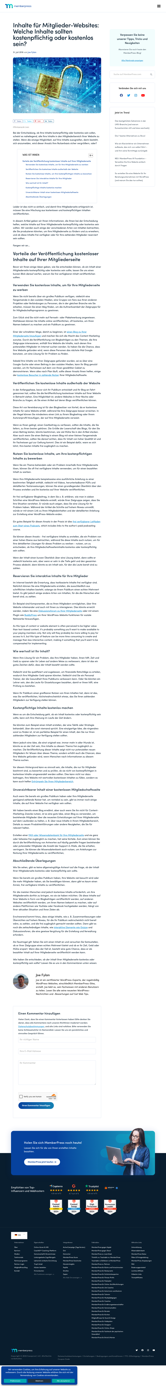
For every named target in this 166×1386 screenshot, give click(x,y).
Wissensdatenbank (138, 1251)
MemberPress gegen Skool (101, 1251)
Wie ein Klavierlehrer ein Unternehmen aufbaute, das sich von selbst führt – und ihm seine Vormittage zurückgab (132, 147)
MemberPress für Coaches (101, 1301)
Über (16, 1247)
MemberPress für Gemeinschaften (104, 1308)
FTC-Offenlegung (132, 1356)
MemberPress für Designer (101, 1325)
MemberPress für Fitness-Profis (103, 1278)
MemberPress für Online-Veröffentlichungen (108, 1284)
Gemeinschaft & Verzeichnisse (44, 1254)
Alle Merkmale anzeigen (132, 61)
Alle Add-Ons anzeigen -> (72, 1278)
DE (19, 1235)
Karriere (17, 1251)
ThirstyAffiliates (137, 1278)
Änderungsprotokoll (138, 1267)
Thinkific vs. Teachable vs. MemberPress (106, 1257)
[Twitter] (137, 1350)
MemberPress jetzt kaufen (40, 1162)
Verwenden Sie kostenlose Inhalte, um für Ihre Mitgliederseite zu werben (57, 165)
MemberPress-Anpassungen (141, 1261)
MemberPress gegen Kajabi (101, 1247)
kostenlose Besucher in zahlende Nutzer (38, 375)
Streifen (66, 1271)
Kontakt (17, 1271)
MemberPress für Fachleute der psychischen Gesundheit (107, 1333)
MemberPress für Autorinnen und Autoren (107, 1291)
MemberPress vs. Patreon (101, 1264)
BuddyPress (30, 615)
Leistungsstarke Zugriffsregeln (45, 1257)
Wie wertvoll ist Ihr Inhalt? (37, 183)
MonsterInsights (68, 1264)
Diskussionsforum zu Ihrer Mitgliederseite (60, 611)
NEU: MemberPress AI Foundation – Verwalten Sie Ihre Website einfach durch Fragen (130, 162)
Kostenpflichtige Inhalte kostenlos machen (44, 188)
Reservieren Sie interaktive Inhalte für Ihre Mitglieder (49, 179)
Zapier (65, 1274)
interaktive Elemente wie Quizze (71, 928)
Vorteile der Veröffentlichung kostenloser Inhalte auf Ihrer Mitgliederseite (56, 161)
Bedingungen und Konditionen (110, 1356)
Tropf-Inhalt (38, 1264)
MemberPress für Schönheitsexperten (105, 1274)
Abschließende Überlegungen (38, 197)
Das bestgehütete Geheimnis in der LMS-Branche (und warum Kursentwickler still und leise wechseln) (132, 124)
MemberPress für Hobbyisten (102, 1321)
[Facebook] (142, 1350)
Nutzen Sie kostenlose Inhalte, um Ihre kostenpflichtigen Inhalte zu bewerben (59, 174)
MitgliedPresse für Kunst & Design (104, 1318)
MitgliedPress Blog (20, 1267)
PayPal (65, 1267)
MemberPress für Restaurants (102, 1271)
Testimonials (18, 1257)
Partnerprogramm (20, 1261)
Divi (64, 1251)
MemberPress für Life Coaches (102, 1288)
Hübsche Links (136, 1274)
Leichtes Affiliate (137, 1271)
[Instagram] (148, 1350)
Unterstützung (136, 1247)
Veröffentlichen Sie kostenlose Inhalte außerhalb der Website (52, 169)
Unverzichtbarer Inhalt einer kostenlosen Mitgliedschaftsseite (52, 192)
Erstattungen (89, 1356)
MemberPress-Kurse (70, 1257)
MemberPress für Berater (101, 1311)
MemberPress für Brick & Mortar (103, 1337)
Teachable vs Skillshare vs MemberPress (106, 1261)
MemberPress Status (138, 1254)
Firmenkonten (39, 1271)
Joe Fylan (32, 52)
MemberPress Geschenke (72, 1261)
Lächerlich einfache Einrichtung (45, 1261)
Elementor (67, 1254)
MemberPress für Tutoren (101, 1294)
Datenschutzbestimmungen (31, 1027)
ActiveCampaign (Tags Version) (74, 1247)
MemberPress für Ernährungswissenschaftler (108, 1304)
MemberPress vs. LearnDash (102, 1254)
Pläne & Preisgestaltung (139, 1257)
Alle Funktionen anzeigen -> (44, 1274)
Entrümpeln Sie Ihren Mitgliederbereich (52, 782)
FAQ (132, 1264)
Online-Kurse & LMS (41, 1247)
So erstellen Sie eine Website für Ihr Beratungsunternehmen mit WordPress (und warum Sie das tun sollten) (132, 177)
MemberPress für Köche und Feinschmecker (107, 1267)
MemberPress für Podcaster (102, 1281)
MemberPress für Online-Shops (103, 1328)
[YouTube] (154, 1350)
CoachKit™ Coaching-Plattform (45, 1251)
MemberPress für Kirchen (101, 1315)
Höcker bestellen (40, 1267)
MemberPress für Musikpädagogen (104, 1298)
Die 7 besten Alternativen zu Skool (130, 136)
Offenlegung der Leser (21, 127)
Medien (17, 1254)
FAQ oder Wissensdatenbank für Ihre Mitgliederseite (56, 835)
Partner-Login (19, 1264)
